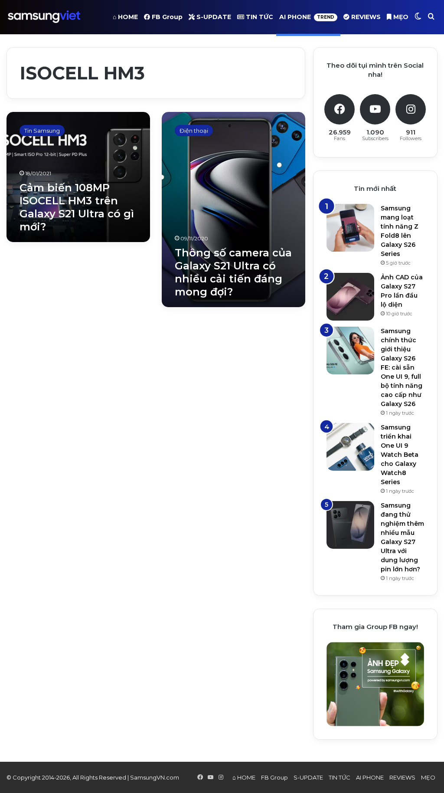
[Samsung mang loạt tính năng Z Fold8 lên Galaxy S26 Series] (350, 228)
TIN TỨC (258, 17)
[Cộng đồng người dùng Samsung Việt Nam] (44, 17)
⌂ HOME (125, 17)
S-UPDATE (213, 17)
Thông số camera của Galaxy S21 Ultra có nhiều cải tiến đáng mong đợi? (233, 272)
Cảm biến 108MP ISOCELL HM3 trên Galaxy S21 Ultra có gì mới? (77, 207)
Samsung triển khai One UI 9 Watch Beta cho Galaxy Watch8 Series (399, 454)
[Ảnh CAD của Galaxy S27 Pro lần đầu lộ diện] (350, 297)
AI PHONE (306, 17)
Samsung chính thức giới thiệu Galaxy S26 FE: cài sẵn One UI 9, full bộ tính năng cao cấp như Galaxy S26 (401, 367)
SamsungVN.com (154, 777)
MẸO (400, 17)
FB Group (166, 17)
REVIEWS (365, 17)
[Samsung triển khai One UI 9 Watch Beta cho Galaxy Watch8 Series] (350, 447)
